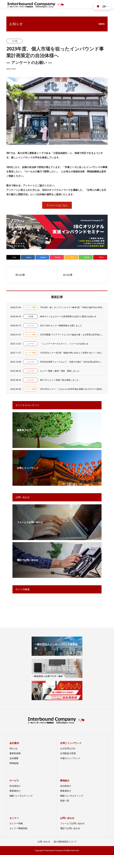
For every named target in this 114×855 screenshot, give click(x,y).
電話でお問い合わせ (70, 828)
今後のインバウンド (70, 758)
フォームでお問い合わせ (72, 823)
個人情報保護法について (65, 841)
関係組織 (14, 763)
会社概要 (14, 758)
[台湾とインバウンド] (57, 483)
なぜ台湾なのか (68, 748)
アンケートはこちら (57, 205)
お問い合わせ (44, 841)
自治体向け (15, 785)
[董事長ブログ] (57, 446)
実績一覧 (64, 800)
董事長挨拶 (15, 753)
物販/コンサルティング (21, 795)
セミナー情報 (16, 823)
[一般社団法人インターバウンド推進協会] (57, 654)
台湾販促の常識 (68, 753)
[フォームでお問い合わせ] (57, 538)
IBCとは (14, 748)
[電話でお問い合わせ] (57, 576)
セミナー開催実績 (18, 828)
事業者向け (15, 790)
